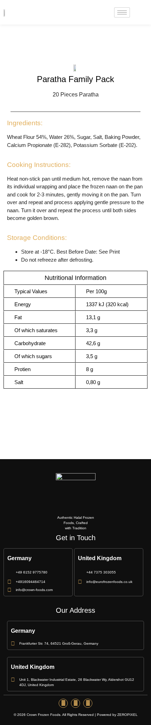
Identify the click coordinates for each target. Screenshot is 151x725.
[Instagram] (75, 703)
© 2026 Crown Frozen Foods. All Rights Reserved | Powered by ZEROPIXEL (76, 715)
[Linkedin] (87, 703)
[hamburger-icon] (122, 12)
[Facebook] (63, 703)
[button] (139, 12)
